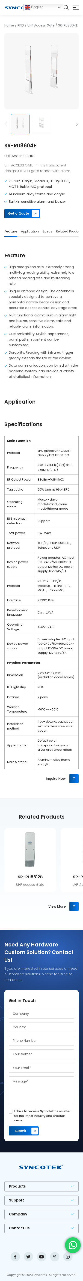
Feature (10, 231)
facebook (15, 1256)
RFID (21, 25)
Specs (47, 231)
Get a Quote (18, 213)
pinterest (54, 1256)
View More (57, 906)
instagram (68, 1256)
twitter (28, 1256)
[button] (6, 124)
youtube (41, 1256)
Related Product (69, 231)
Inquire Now (56, 778)
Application (30, 231)
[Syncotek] (13, 7)
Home (9, 25)
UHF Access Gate (41, 25)
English (37, 7)
